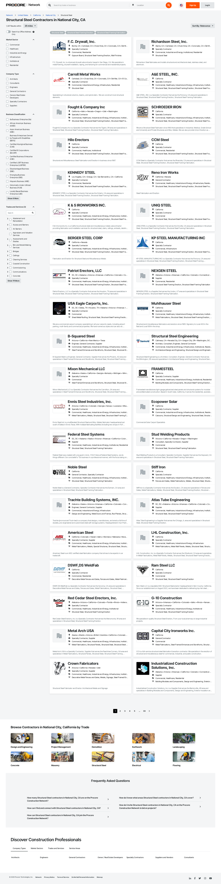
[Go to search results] (32, 212)
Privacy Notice (49, 877)
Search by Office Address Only (21, 33)
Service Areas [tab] (74, 848)
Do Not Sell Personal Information (83, 877)
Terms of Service (63, 877)
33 (144, 711)
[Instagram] (205, 878)
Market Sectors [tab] (37, 848)
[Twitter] (200, 878)
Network (34, 5)
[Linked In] (190, 878)
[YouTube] (210, 878)
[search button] (169, 5)
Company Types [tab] (19, 848)
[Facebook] (195, 878)
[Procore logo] (15, 5)
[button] (7, 44)
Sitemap (100, 877)
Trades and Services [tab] (56, 848)
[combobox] (150, 5)
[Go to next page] (149, 711)
